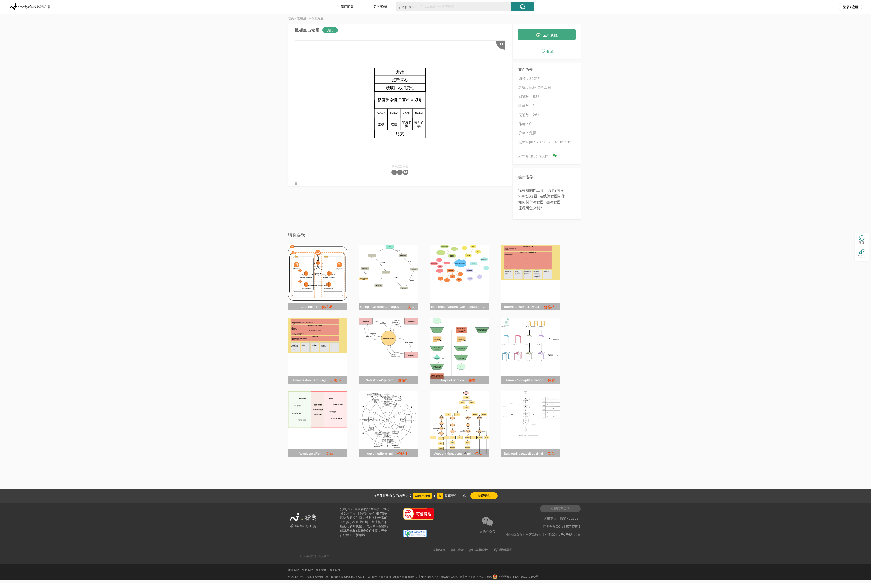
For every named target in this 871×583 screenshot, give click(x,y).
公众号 (862, 253)
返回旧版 (347, 7)
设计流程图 (555, 190)
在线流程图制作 (552, 196)
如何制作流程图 (531, 202)
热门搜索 (457, 550)
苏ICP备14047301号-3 (355, 576)
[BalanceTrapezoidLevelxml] (530, 414)
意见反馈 (335, 570)
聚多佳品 (323, 556)
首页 (291, 18)
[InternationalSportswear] (530, 262)
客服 (861, 239)
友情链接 (439, 550)
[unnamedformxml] (388, 419)
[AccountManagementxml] (459, 422)
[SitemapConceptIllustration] (530, 340)
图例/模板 (376, 7)
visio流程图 (527, 196)
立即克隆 (547, 35)
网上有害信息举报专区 (479, 576)
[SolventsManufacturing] (317, 335)
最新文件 (321, 570)
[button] (394, 172)
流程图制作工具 (531, 190)
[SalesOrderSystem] (388, 338)
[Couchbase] (317, 273)
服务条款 (293, 570)
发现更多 (484, 496)
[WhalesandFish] (317, 409)
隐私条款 (307, 570)
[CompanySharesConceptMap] (388, 267)
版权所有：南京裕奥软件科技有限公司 (395, 576)
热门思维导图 (503, 550)
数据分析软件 (308, 556)
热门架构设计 (478, 550)
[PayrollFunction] (459, 348)
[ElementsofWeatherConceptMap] (459, 263)
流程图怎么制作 (531, 208)
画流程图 (553, 202)
